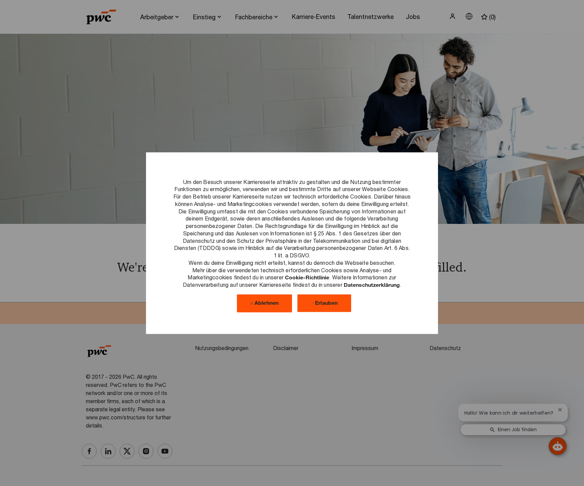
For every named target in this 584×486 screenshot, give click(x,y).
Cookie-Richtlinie (307, 277)
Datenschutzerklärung (372, 284)
